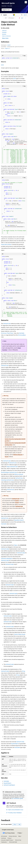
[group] (14, 125)
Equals (6, 456)
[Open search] (21, 15)
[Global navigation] (1, 15)
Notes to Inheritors (6, 36)
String (23, 671)
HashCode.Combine (6, 244)
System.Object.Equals (19, 634)
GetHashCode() (5, 549)
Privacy (9, 838)
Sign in (25, 15)
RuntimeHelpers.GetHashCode (9, 472)
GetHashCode (6, 323)
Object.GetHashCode (12, 466)
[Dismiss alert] (26, 2)
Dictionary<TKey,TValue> (7, 333)
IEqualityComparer (19, 520)
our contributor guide (17, 798)
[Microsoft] (14, 15)
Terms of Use (18, 840)
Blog (19, 836)
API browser (11, 18)
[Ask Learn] (19, 18)
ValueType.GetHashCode (7, 480)
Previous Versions (13, 836)
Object (15, 545)
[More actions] (26, 18)
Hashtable (21, 333)
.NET (6, 18)
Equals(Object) (14, 743)
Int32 (2, 65)
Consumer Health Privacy (7, 840)
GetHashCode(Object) (6, 558)
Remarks (4, 34)
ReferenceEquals (17, 454)
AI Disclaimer (4, 836)
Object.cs (7, 48)
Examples (4, 32)
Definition (4, 30)
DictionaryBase (22, 335)
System (9, 45)
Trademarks (3, 842)
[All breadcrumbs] (2, 18)
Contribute (3, 838)
